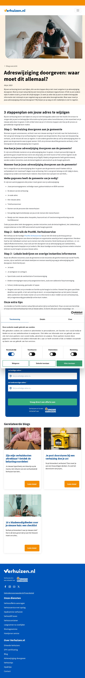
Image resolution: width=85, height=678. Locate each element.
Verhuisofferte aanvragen (14, 603)
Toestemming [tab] (15, 319)
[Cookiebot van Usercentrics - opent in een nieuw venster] (72, 313)
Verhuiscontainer (11, 620)
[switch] (32, 354)
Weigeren (15, 363)
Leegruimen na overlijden (14, 624)
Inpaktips (8, 667)
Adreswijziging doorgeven (14, 658)
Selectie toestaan (42, 363)
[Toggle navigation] (78, 10)
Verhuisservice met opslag (15, 607)
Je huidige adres (15, 370)
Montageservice (10, 629)
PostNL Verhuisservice (32, 236)
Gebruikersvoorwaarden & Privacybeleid (19, 593)
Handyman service (11, 633)
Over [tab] (70, 319)
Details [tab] (42, 319)
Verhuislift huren (10, 616)
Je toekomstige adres (17, 382)
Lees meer (32, 484)
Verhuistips (8, 662)
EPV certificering (11, 649)
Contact (7, 671)
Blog (6, 654)
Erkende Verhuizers (12, 645)
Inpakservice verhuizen (13, 612)
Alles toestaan (69, 363)
